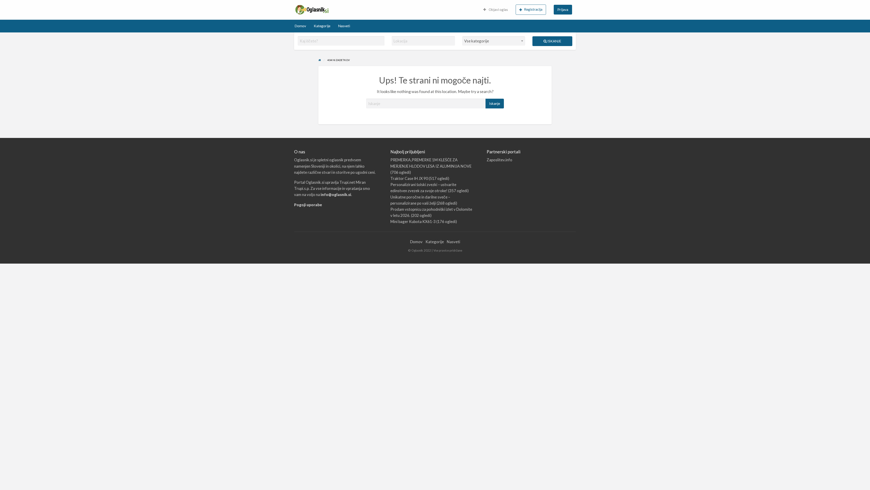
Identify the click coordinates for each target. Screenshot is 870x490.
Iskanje (554, 41)
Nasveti (344, 26)
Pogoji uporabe (308, 204)
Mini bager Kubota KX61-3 (413, 221)
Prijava (562, 9)
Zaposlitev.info (499, 159)
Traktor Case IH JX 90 (409, 178)
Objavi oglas (498, 9)
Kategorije (322, 26)
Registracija (533, 9)
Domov (300, 26)
